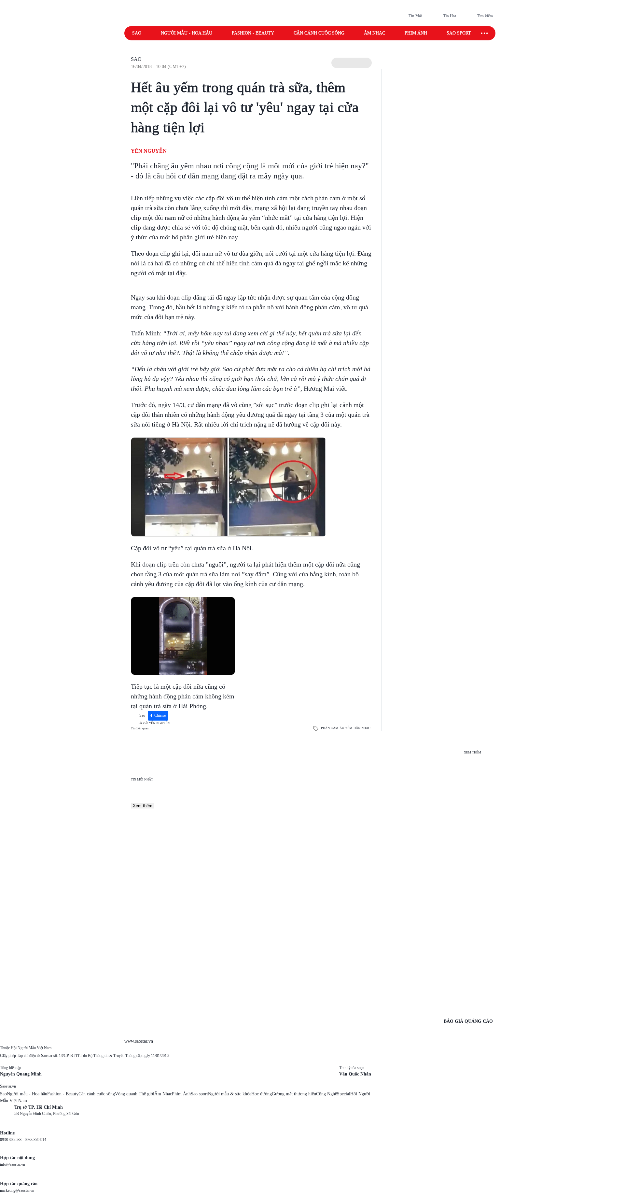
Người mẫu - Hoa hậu (186, 33)
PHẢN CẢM (329, 728)
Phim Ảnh (181, 1093)
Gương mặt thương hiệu (294, 1093)
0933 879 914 (35, 1139)
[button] (351, 63)
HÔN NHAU (362, 728)
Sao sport (459, 33)
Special (343, 1093)
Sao (136, 33)
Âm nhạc (374, 33)
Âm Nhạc (163, 1093)
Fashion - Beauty (253, 33)
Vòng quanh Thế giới (134, 1093)
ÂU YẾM (346, 728)
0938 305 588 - (12, 1139)
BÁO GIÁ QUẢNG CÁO (468, 1021)
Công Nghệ (326, 1093)
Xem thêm (142, 805)
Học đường (261, 1093)
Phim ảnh (416, 33)
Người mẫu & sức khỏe (229, 1093)
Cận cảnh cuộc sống (319, 33)
